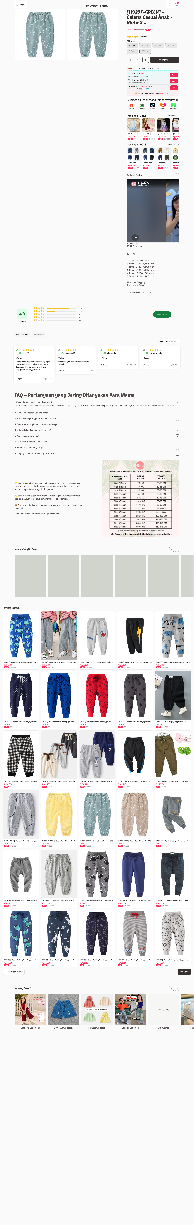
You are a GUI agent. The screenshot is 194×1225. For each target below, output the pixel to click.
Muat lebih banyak (15, 972)
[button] (153, 36)
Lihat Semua (184, 972)
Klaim (174, 75)
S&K (146, 76)
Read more (19, 373)
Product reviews (22, 334)
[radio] (132, 45)
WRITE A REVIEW (162, 314)
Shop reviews (39, 334)
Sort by (160, 341)
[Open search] (169, 5)
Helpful (19, 379)
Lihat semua (171, 116)
